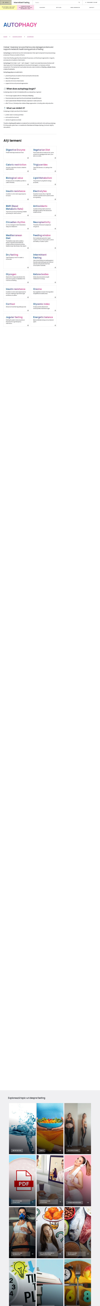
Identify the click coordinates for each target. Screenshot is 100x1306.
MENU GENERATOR (75, 7)
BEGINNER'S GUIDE (92, 2)
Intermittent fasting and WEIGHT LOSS (25, 7)
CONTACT (91, 7)
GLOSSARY (42, 7)
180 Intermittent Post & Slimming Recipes (8, 7)
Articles (58, 7)
